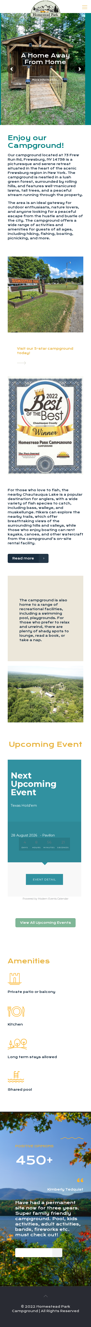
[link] (21, 363)
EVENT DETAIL (44, 879)
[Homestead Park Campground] (45, 6)
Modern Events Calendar (53, 898)
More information (45, 79)
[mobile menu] (85, 7)
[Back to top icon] (45, 1296)
